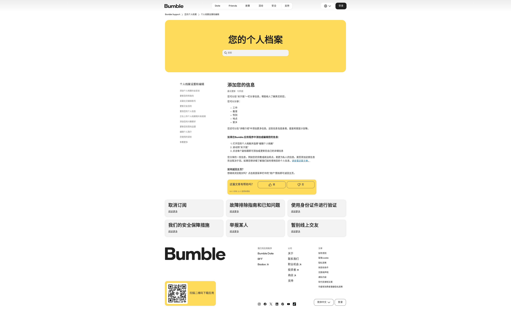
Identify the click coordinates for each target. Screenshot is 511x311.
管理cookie (323, 258)
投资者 (292, 270)
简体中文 (321, 302)
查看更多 (184, 142)
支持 (290, 281)
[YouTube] (288, 304)
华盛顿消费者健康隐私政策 (330, 287)
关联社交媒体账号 (188, 101)
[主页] (174, 6)
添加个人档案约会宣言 (190, 91)
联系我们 (293, 259)
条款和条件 (323, 268)
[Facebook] (265, 304)
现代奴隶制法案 (325, 282)
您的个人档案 (190, 15)
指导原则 (322, 253)
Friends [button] (233, 6)
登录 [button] (341, 6)
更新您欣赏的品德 (188, 127)
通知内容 (322, 277)
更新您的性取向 (187, 96)
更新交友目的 (186, 106)
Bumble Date (266, 253)
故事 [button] (247, 6)
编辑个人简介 (186, 132)
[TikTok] (294, 304)
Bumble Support (172, 15)
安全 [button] (274, 6)
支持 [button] (287, 6)
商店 (290, 275)
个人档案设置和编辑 (210, 15)
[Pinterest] (282, 304)
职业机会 (293, 264)
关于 (290, 253)
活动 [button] (261, 6)
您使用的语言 (186, 137)
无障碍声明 (323, 273)
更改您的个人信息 (188, 112)
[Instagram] (259, 304)
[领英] (276, 304)
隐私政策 (322, 263)
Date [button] (217, 6)
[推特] (271, 304)
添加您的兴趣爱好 (188, 122)
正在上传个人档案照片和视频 (193, 117)
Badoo (262, 264)
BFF (260, 259)
